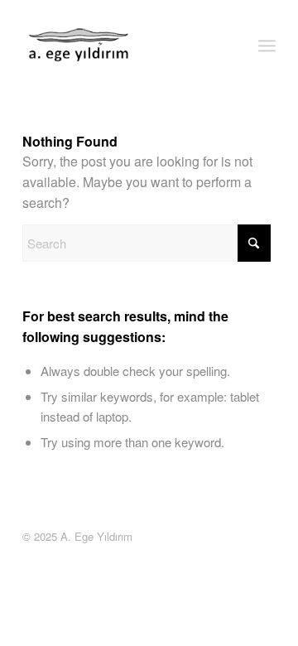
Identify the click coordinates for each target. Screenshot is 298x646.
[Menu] (267, 45)
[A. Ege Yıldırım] (79, 45)
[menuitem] (267, 45)
